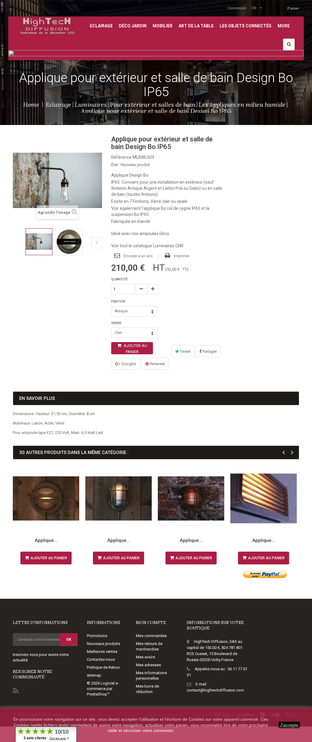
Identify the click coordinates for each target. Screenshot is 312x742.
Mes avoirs (145, 657)
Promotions (97, 635)
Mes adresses (148, 665)
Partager (209, 351)
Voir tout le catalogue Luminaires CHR (147, 245)
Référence (121, 157)
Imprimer (182, 256)
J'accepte (289, 725)
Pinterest (157, 364)
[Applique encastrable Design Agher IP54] (263, 498)
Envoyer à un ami (138, 256)
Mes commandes (151, 635)
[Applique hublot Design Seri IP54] (46, 498)
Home (31, 104)
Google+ (128, 364)
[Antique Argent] (68, 241)
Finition (118, 301)
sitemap (94, 675)
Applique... (46, 540)
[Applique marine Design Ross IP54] (191, 498)
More (284, 25)
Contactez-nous (101, 659)
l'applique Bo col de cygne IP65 (171, 208)
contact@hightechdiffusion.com (215, 690)
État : (115, 164)
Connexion (237, 8)
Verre (116, 323)
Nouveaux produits (103, 643)
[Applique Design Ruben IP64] (118, 498)
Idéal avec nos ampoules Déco (140, 233)
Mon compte (151, 622)
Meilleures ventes (102, 651)
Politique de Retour (103, 667)
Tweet (184, 351)
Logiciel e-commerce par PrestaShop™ (103, 688)
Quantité (119, 279)
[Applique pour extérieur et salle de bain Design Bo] (39, 241)
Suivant (96, 242)
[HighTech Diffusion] (47, 25)
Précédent (15, 247)
